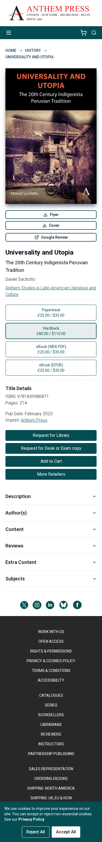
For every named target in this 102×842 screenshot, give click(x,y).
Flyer (54, 214)
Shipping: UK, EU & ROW (51, 798)
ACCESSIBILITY (51, 680)
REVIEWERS (51, 734)
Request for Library (51, 435)
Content (14, 529)
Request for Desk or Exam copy (51, 448)
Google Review (54, 237)
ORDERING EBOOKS (51, 778)
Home (10, 50)
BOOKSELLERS (51, 715)
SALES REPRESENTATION (51, 769)
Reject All (35, 831)
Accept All (66, 831)
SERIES (51, 705)
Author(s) (16, 513)
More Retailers (51, 474)
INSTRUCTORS (51, 744)
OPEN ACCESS (51, 641)
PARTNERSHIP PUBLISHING (51, 754)
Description (18, 496)
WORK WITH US (51, 632)
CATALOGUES (51, 695)
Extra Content (20, 562)
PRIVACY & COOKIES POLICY (51, 661)
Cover (54, 225)
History (33, 50)
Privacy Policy (31, 819)
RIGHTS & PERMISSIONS (51, 651)
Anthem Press (34, 420)
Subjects (15, 578)
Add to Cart (51, 461)
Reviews (14, 546)
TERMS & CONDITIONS (51, 670)
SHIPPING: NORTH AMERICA (51, 788)
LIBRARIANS (51, 724)
